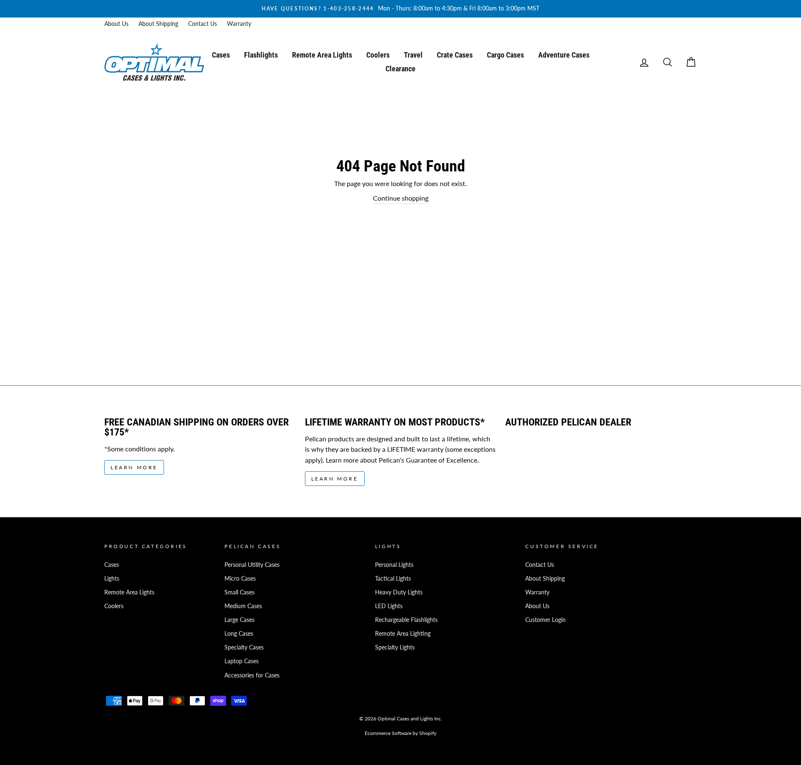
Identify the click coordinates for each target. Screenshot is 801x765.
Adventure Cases (563, 54)
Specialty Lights (395, 647)
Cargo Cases (505, 54)
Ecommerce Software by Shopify (400, 733)
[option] (400, 8)
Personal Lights (394, 564)
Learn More (134, 467)
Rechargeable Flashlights (406, 620)
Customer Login (545, 620)
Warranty (239, 23)
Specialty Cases (244, 647)
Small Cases (239, 592)
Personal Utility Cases (252, 564)
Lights (111, 578)
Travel (413, 54)
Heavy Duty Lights (399, 592)
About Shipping (158, 23)
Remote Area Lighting (403, 633)
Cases (221, 54)
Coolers (378, 54)
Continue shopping (400, 198)
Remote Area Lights (322, 54)
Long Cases (238, 633)
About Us (116, 23)
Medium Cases (243, 606)
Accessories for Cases (252, 675)
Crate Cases (455, 54)
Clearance (400, 68)
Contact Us (202, 23)
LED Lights (389, 606)
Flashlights (261, 54)
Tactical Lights (393, 578)
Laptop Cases (241, 661)
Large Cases (239, 620)
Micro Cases (240, 578)
